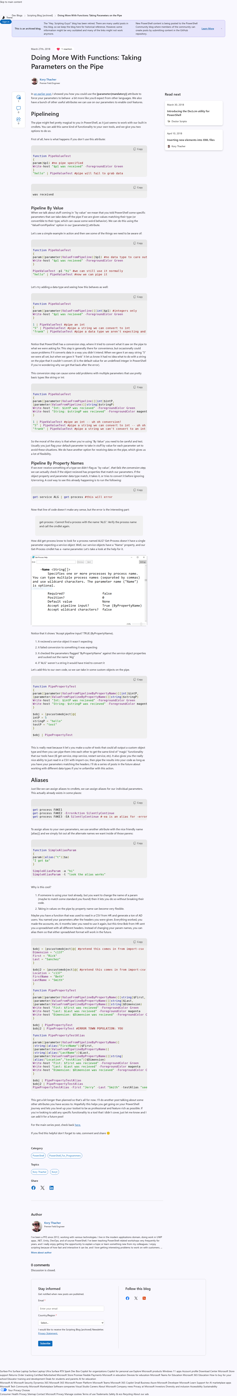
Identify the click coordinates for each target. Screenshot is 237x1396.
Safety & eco (115, 1394)
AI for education (87, 1378)
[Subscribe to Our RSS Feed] (144, 1299)
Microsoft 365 (56, 1382)
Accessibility (196, 1386)
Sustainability (210, 1386)
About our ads (141, 1394)
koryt (54, 1171)
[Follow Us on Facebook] (127, 1299)
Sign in (5, 21)
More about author (41, 1252)
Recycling (128, 1394)
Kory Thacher (48, 79)
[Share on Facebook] (33, 1188)
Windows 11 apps (172, 1371)
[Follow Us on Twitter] (136, 1299)
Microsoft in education (114, 1375)
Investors (160, 1386)
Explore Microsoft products (147, 1371)
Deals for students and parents (62, 1378)
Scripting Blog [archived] (40, 15)
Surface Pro (6, 1371)
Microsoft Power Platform (78, 1382)
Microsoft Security (23, 1382)
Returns (13, 1375)
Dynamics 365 (41, 1382)
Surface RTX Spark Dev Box (66, 1371)
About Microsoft (107, 1386)
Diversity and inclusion (177, 1386)
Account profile (190, 1371)
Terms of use (89, 1394)
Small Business (142, 1382)
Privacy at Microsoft (144, 1386)
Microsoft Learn (187, 1382)
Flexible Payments (92, 1375)
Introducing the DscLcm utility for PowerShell (188, 113)
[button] (89, 625)
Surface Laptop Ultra (40, 1371)
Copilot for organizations (94, 1371)
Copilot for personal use (120, 1371)
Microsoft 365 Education (196, 1375)
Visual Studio (82, 1386)
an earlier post (42, 94)
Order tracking (25, 1375)
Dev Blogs (17, 15)
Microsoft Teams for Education (166, 1375)
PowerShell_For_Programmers (65, 1155)
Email (41, 1300)
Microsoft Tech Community (14, 1386)
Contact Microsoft (46, 1394)
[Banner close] (221, 28)
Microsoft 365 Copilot (122, 1382)
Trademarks (102, 1394)
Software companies (64, 1386)
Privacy (60, 1394)
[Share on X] (42, 1188)
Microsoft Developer (168, 1382)
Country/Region (47, 1315)
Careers (94, 1386)
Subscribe (45, 1343)
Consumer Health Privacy (13, 1394)
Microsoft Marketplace (41, 1386)
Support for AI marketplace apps (214, 1382)
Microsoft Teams (101, 1382)
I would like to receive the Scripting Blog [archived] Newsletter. (71, 1331)
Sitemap (31, 1394)
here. (78, 1125)
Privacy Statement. (48, 1333)
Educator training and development (26, 1378)
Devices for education (138, 1375)
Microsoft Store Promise (69, 1375)
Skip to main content (11, 1)
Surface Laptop (20, 1371)
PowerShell (38, 1155)
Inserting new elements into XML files (191, 140)
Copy (140, 149)
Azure (153, 1382)
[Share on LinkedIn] (51, 1188)
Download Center (208, 1371)
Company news (125, 1386)
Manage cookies (73, 1394)
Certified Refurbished (45, 1375)
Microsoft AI (6, 1382)
